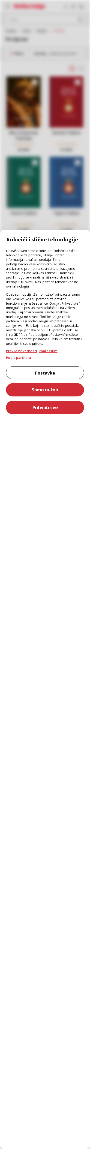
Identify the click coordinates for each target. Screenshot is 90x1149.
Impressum (48, 350)
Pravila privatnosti (21, 350)
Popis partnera (18, 357)
